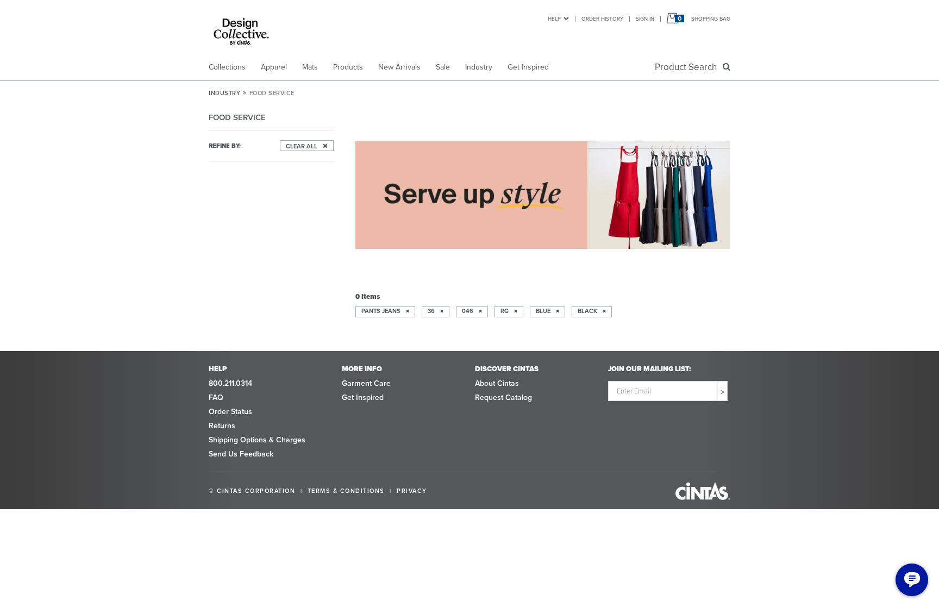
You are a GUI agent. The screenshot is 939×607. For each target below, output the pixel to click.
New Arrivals (399, 67)
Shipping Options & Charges (257, 440)
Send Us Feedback (241, 454)
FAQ (216, 397)
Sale (443, 67)
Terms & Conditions (346, 490)
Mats (310, 67)
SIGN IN (645, 19)
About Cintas (497, 383)
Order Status (230, 411)
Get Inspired (528, 67)
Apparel (274, 67)
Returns (222, 425)
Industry (478, 67)
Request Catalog (503, 397)
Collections (227, 67)
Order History (602, 19)
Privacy (412, 490)
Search (688, 67)
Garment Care (366, 383)
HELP (554, 19)
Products (348, 67)
